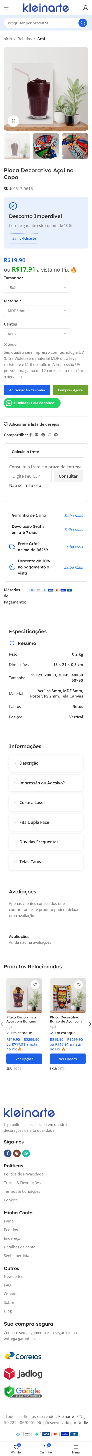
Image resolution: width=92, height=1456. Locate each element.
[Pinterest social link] (43, 434)
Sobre (9, 1302)
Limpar (13, 345)
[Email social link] (36, 434)
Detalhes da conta (19, 1246)
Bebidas (25, 38)
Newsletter (13, 1276)
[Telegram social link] (56, 434)
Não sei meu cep (25, 485)
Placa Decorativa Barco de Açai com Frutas (66, 1021)
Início (7, 38)
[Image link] (29, 1111)
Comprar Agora (70, 390)
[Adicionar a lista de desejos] (35, 984)
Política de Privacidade (23, 1173)
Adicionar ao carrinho (27, 390)
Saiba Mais (73, 515)
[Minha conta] (85, 8)
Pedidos (11, 1229)
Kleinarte (66, 1416)
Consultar (68, 476)
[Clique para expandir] (13, 121)
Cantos (10, 324)
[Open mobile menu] (6, 8)
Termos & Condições (22, 1191)
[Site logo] (46, 7)
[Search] (82, 23)
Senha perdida (16, 1255)
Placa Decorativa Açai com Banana (21, 1019)
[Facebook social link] (30, 434)
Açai (41, 38)
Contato (11, 1293)
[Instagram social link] (17, 1153)
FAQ (7, 1285)
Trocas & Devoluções (22, 1182)
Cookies (11, 1199)
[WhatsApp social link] (50, 434)
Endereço (12, 1238)
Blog (8, 1310)
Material (11, 300)
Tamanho (12, 277)
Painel (9, 1220)
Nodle (82, 1422)
